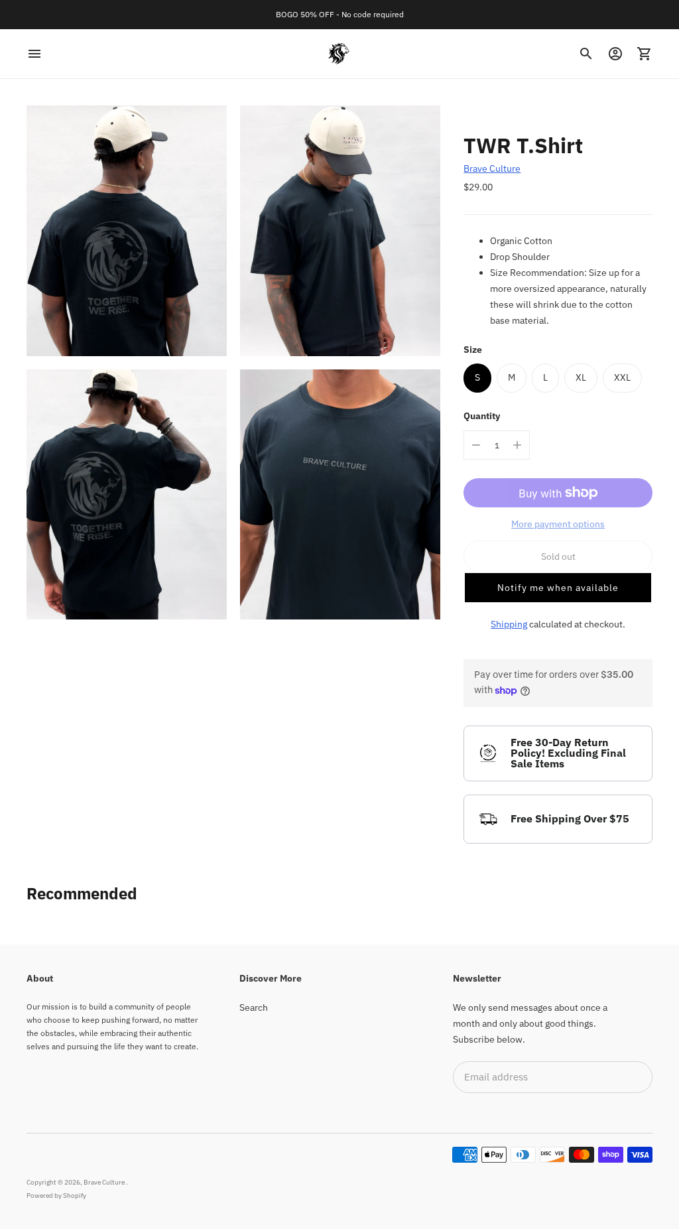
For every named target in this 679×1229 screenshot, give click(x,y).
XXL (622, 377)
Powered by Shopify (56, 1195)
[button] (557, 588)
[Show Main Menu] (34, 53)
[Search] (586, 53)
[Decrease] (476, 445)
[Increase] (517, 445)
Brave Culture (492, 168)
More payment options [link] (558, 524)
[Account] (615, 53)
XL (581, 377)
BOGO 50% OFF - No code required (340, 14)
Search (253, 1007)
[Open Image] (127, 230)
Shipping (509, 624)
